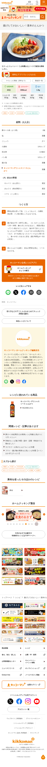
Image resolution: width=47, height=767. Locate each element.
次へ (44, 514)
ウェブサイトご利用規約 (15, 718)
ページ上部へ (43, 757)
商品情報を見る (27, 408)
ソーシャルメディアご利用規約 (23, 723)
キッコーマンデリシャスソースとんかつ (17, 169)
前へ (3, 514)
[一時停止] (36, 524)
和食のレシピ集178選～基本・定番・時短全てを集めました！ (23, 442)
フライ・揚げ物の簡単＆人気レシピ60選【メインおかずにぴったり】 (24, 452)
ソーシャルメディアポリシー (23, 728)
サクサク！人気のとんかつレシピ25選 (19, 447)
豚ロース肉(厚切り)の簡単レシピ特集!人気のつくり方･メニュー (24, 435)
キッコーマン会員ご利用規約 (17, 733)
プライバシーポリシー (33, 718)
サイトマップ (34, 733)
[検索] (42, 16)
